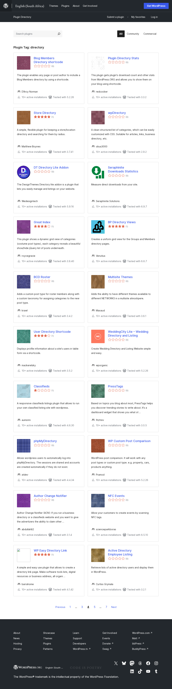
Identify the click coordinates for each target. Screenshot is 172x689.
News (16, 638)
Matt (136, 638)
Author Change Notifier (50, 496)
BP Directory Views (122, 222)
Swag (107, 648)
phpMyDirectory (45, 441)
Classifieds (42, 386)
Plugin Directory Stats (123, 58)
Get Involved (109, 632)
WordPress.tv (82, 648)
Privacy (17, 648)
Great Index (42, 222)
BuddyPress (140, 648)
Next (114, 607)
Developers (79, 643)
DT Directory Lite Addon (51, 167)
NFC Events (116, 496)
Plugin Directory (22, 16)
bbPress (138, 643)
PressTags (115, 386)
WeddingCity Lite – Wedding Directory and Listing (128, 333)
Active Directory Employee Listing (120, 552)
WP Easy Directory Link (50, 550)
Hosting (17, 643)
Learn (76, 632)
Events (106, 638)
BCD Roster (42, 277)
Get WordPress (156, 5)
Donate (108, 643)
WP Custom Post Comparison (129, 441)
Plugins (47, 643)
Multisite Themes (120, 277)
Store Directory (45, 113)
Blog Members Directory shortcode (48, 60)
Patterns (48, 648)
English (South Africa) (57, 667)
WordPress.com (142, 632)
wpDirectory (117, 113)
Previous (60, 607)
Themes (47, 638)
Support (77, 638)
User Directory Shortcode (52, 331)
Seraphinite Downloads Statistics (123, 169)
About (16, 632)
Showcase (49, 632)
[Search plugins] (59, 33)
